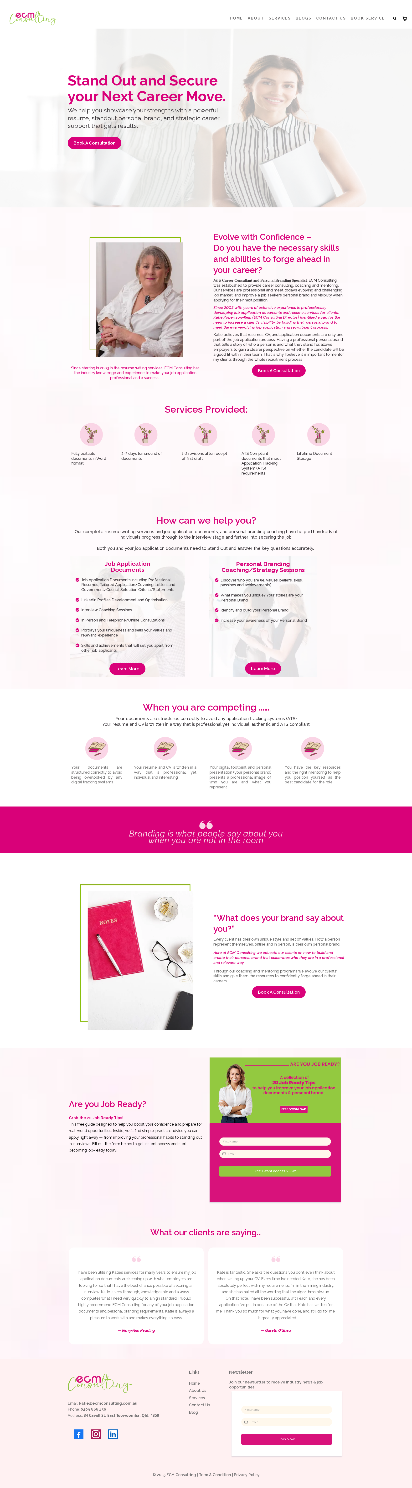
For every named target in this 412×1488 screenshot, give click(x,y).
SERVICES (280, 18)
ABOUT (256, 18)
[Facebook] (78, 1434)
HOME (236, 18)
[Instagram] (95, 1434)
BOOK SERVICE (368, 18)
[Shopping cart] (404, 18)
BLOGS (303, 18)
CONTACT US (331, 18)
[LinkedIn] (113, 1434)
